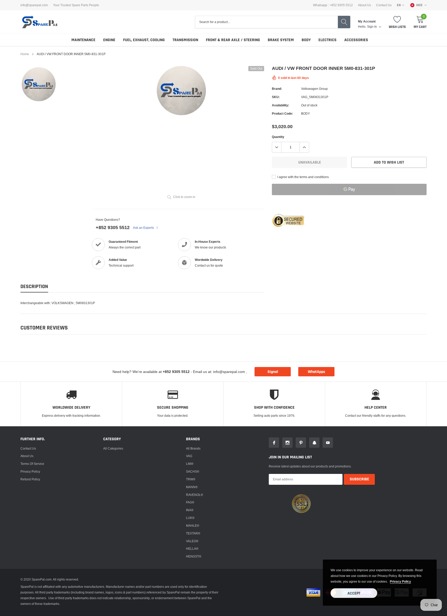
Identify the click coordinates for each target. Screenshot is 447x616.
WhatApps (316, 372)
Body (306, 40)
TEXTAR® (193, 533)
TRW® (190, 479)
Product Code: (282, 113)
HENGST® (193, 556)
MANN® (192, 487)
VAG (189, 456)
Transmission (185, 40)
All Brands (193, 448)
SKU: (276, 97)
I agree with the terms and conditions (303, 177)
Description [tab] (34, 286)
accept (353, 593)
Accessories (356, 40)
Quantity (278, 137)
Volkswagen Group (314, 89)
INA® (189, 510)
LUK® (190, 518)
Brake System (281, 40)
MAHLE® (192, 525)
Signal (272, 372)
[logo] (39, 22)
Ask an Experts (144, 228)
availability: (280, 105)
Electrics (327, 40)
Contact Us (384, 5)
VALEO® (192, 541)
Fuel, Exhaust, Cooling (144, 40)
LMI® (189, 464)
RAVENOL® (194, 495)
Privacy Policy (30, 471)
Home (24, 54)
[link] (39, 84)
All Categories (113, 448)
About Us (364, 5)
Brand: (277, 89)
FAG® (190, 502)
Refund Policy (30, 479)
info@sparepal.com (34, 5)
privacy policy (400, 581)
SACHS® (192, 471)
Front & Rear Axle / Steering (233, 40)
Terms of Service (32, 464)
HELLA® (192, 549)
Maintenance (83, 40)
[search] (344, 22)
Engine (109, 40)
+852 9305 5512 (113, 227)
